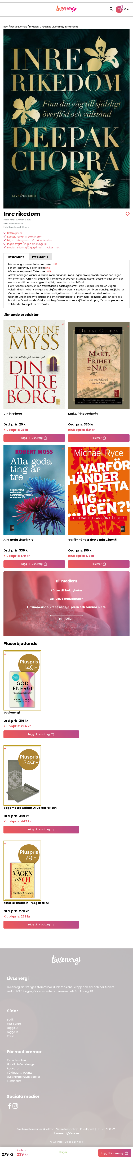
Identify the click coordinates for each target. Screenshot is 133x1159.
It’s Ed (80, 1141)
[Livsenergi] (66, 11)
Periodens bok (16, 1060)
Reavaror (13, 1068)
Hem (5, 26)
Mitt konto (14, 1024)
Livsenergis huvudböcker (23, 1077)
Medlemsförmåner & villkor (35, 1129)
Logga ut (13, 1028)
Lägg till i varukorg (112, 1153)
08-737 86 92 (106, 1129)
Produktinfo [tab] (40, 257)
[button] (128, 214)
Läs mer (96, 438)
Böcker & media (18, 26)
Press (10, 1036)
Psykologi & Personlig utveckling (46, 26)
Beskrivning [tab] (16, 257)
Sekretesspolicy (67, 1129)
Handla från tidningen (21, 1064)
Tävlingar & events (19, 1073)
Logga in (12, 1032)
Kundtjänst (14, 1081)
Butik (10, 1020)
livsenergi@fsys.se (66, 1133)
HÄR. (55, 264)
